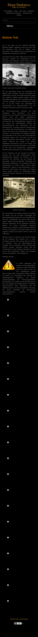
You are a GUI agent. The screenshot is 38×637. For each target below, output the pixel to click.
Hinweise (31, 11)
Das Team (23, 11)
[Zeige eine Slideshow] (19, 619)
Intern (19, 15)
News (16, 11)
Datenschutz (27, 13)
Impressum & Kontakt (13, 13)
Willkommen (8, 11)
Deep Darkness (19, 4)
